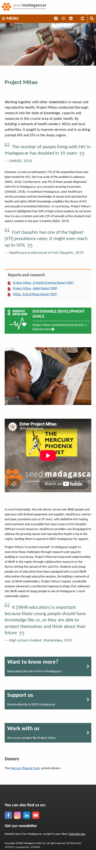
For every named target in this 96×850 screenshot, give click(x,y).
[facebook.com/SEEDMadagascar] (8, 815)
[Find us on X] (76, 18)
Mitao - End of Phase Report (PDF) (35, 294)
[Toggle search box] (92, 18)
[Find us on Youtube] (82, 18)
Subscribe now (77, 834)
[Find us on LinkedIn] (71, 18)
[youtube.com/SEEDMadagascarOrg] (35, 815)
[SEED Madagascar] (48, 7)
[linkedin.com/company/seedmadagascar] (26, 815)
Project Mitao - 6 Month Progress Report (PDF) (43, 283)
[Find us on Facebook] (56, 18)
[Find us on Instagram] (63, 18)
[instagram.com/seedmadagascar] (17, 815)
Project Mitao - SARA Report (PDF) (35, 288)
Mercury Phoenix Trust (25, 768)
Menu (12, 18)
